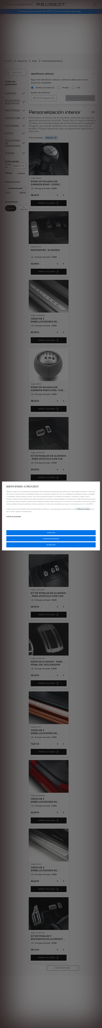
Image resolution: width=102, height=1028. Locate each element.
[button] (51, 538)
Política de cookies (83, 509)
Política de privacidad (13, 516)
